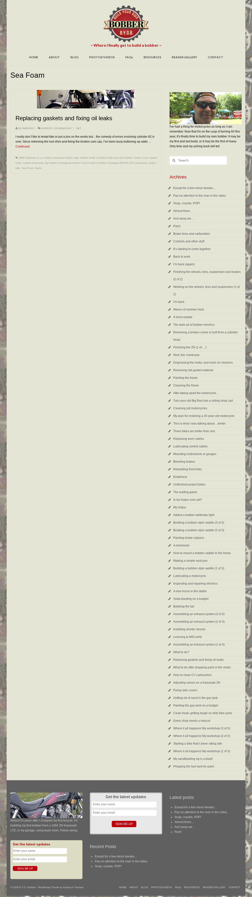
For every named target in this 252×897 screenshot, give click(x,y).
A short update (182, 317)
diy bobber (51, 163)
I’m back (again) (184, 264)
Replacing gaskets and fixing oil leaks (198, 660)
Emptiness (180, 477)
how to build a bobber (94, 163)
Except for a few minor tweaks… (194, 188)
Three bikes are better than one (194, 431)
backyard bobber (63, 157)
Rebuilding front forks (187, 469)
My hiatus (179, 507)
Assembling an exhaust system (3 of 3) (199, 614)
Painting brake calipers (188, 538)
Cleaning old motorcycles (190, 408)
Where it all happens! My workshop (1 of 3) (201, 751)
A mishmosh (181, 545)
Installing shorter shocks (189, 629)
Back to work (181, 256)
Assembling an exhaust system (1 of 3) (199, 644)
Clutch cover (141, 157)
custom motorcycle (33, 163)
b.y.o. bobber (44, 157)
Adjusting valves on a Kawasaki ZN (196, 682)
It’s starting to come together (192, 249)
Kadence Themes (73, 887)
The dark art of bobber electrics (194, 324)
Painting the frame (185, 378)
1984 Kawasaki (27, 157)
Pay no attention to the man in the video (199, 195)
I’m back (178, 302)
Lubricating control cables (190, 446)
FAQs (129, 57)
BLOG (74, 57)
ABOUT (54, 57)
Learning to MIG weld (187, 637)
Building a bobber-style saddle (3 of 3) (198, 522)
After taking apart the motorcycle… (196, 393)
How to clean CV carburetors (192, 675)
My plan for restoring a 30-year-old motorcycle (204, 416)
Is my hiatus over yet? (187, 499)
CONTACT (215, 57)
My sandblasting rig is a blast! (193, 759)
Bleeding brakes (184, 461)
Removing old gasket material (193, 370)
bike (76, 157)
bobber (84, 157)
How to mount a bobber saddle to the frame (202, 553)
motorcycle (141, 163)
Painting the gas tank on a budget (195, 705)
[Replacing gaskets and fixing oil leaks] (86, 99)
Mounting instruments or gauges (194, 454)
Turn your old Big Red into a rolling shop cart (203, 400)
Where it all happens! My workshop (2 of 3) (201, 736)
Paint (176, 226)
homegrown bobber (69, 163)
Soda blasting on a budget (190, 599)
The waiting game (185, 492)
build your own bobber (119, 157)
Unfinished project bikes (189, 484)
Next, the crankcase (186, 355)
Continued (23, 146)
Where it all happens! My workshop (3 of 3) (201, 728)
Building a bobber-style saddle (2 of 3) (198, 530)
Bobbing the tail (183, 606)
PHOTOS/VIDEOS (102, 57)
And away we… (183, 218)
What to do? (181, 652)
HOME (33, 57)
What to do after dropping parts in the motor (202, 667)
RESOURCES (152, 57)
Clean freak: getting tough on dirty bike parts (202, 713)
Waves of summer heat (188, 309)
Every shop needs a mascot (191, 720)
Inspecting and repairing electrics (195, 583)
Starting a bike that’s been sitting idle (197, 743)
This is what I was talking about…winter (199, 423)
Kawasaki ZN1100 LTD (120, 163)
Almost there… (183, 211)
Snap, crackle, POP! (186, 203)
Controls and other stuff (188, 241)
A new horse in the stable (190, 591)
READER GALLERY (184, 57)
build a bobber (98, 157)
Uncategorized (62, 128)
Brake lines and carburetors (191, 233)
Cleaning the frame (186, 385)
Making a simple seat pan (190, 560)
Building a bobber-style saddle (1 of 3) (198, 568)
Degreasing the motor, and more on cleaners (203, 362)
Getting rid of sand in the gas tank (195, 698)
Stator (38, 168)
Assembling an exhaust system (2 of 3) (199, 621)
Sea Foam (27, 168)
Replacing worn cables (188, 439)
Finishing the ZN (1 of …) (189, 347)
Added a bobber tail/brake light (193, 515)
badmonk (27, 128)
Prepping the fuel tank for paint (193, 766)
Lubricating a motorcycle (189, 576)
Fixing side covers (185, 690)
